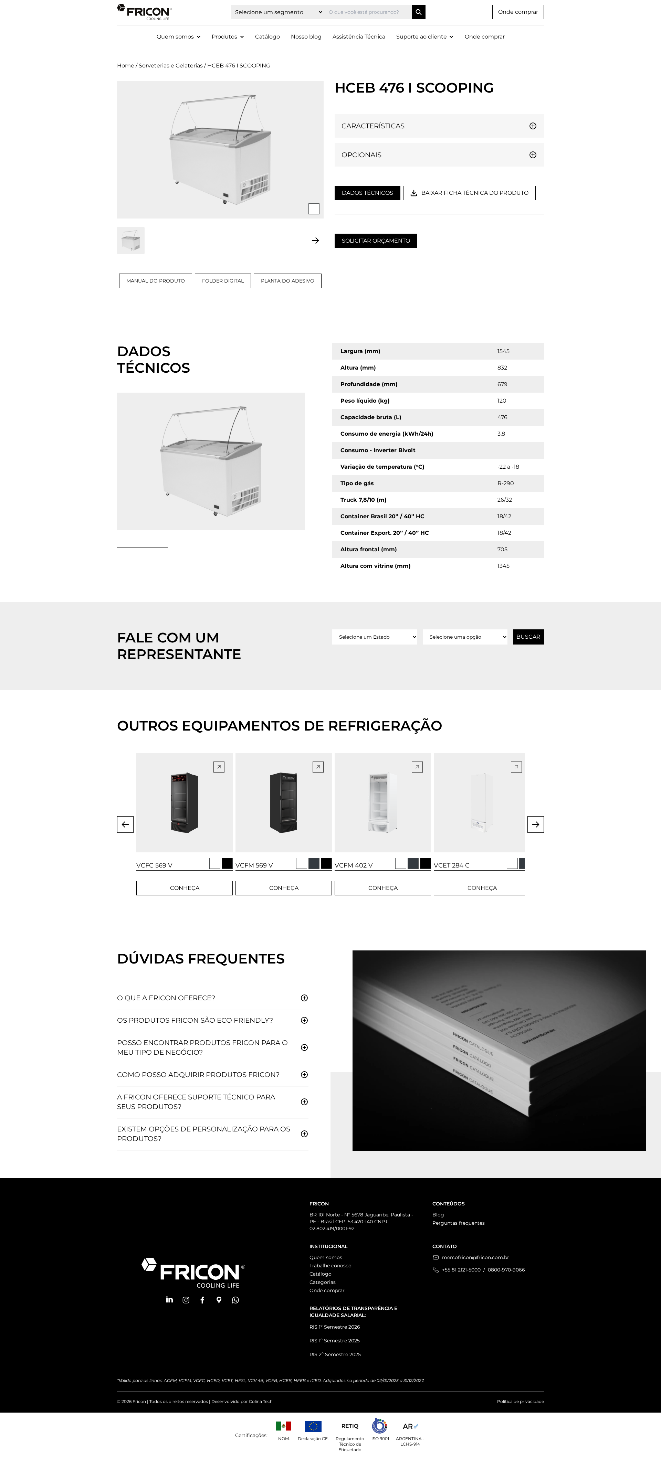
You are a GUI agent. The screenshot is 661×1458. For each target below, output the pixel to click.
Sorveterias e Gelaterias (171, 65)
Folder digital (223, 281)
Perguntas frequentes (458, 1223)
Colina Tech (261, 1401)
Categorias (322, 1282)
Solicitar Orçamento (376, 240)
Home (125, 65)
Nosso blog (306, 36)
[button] (169, 1300)
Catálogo (267, 36)
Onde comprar (518, 12)
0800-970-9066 (506, 1270)
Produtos (224, 36)
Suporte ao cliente (421, 36)
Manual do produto (155, 281)
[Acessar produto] (184, 802)
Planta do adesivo (287, 281)
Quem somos (325, 1257)
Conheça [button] (184, 888)
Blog (438, 1215)
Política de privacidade (520, 1401)
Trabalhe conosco (330, 1266)
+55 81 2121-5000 (461, 1270)
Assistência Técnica (359, 36)
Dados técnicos (367, 193)
